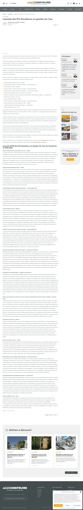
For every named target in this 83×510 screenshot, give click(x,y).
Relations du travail (29, 9)
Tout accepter (58, 505)
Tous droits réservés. (14, 507)
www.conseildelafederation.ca (43, 140)
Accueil (54, 490)
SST (20, 9)
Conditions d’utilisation (46, 507)
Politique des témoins (63, 508)
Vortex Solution (23, 507)
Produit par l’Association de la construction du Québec (15, 494)
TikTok (38, 496)
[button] (80, 492)
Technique (37, 9)
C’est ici (69, 159)
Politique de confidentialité (71, 508)
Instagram (39, 490)
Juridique (45, 9)
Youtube (39, 493)
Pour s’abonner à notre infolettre (14, 498)
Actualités (5, 9)
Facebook (39, 491)
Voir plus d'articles (70, 472)
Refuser (67, 505)
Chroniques (53, 9)
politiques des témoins (70, 502)
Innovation (13, 9)
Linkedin (39, 495)
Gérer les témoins (77, 505)
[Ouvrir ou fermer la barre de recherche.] (10, 3)
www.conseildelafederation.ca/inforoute (37, 142)
